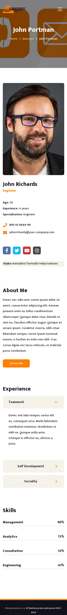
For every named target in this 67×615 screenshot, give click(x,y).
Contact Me (16, 363)
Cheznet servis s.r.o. (15, 608)
